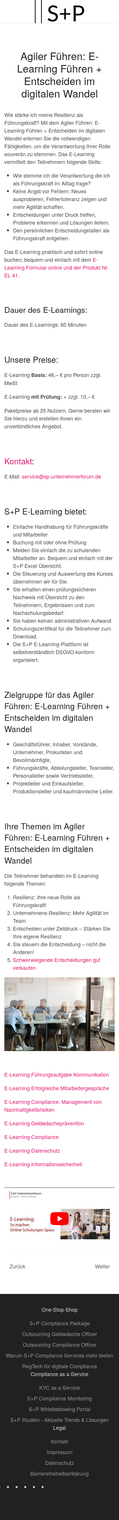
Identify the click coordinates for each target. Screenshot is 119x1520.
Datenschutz (59, 1462)
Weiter (102, 1266)
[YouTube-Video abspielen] (59, 1218)
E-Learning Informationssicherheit (43, 1164)
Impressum (59, 1452)
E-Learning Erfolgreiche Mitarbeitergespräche (56, 1088)
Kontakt (18, 461)
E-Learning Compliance (31, 1136)
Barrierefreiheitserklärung (59, 1473)
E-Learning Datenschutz (32, 1150)
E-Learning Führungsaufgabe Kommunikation (56, 1074)
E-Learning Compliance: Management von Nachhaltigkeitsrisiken (53, 1105)
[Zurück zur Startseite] (59, 11)
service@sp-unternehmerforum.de (61, 476)
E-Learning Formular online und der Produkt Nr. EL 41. (56, 267)
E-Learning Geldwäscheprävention (44, 1123)
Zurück (17, 1266)
